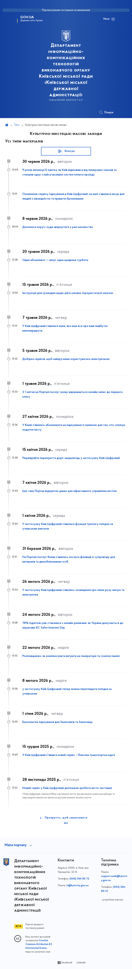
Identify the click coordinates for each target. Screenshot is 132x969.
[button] (66, 151)
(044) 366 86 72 (79, 878)
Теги (16, 125)
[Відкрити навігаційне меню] (113, 19)
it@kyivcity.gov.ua (77, 885)
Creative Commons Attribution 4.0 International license (38, 944)
